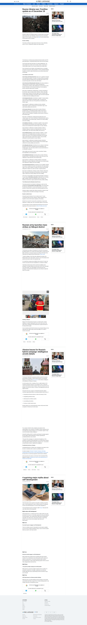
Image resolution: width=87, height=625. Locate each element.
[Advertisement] (35, 52)
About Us (23, 614)
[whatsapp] (54, 612)
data (39, 37)
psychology (25, 593)
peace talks (46, 602)
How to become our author (37, 617)
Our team (23, 618)
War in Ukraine (27, 4)
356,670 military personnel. (41, 205)
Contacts (34, 618)
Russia (38, 469)
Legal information (24, 617)
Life (34, 4)
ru (18, 1)
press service (35, 379)
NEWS (52, 9)
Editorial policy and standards (37, 614)
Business (49, 4)
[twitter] (50, 612)
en (16, 1)
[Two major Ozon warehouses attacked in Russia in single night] (58, 28)
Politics (44, 4)
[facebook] (46, 612)
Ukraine (24, 341)
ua (14, 1)
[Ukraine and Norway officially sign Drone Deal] (58, 15)
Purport (41, 507)
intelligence (25, 469)
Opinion (56, 4)
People (62, 4)
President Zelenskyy (47, 605)
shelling (34, 341)
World (38, 4)
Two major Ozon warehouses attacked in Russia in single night (57, 34)
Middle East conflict (47, 601)
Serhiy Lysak (42, 254)
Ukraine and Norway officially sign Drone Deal (57, 21)
